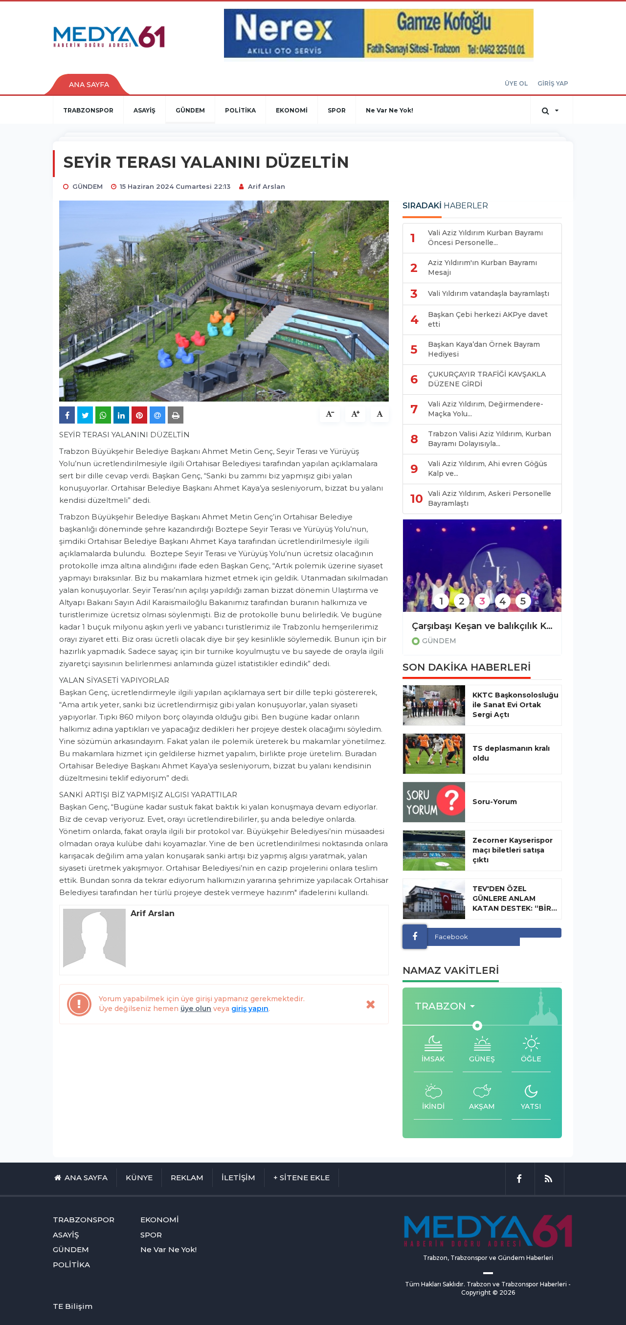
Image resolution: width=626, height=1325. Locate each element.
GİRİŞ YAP (552, 83)
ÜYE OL (516, 83)
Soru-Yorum (494, 801)
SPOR (337, 110)
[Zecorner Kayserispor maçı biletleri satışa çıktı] (434, 851)
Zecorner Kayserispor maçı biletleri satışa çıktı (512, 850)
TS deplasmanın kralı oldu (511, 753)
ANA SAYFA (89, 84)
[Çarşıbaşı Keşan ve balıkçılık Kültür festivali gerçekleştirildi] (482, 572)
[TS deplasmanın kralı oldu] (434, 754)
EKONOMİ (292, 110)
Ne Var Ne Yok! (389, 110)
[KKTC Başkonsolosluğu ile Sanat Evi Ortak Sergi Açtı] (434, 705)
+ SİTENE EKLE (301, 1177)
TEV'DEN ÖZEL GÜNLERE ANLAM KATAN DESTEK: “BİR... (514, 898)
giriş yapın (249, 1008)
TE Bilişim (72, 1306)
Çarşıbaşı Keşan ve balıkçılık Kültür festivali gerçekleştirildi (482, 626)
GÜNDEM (190, 110)
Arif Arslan (266, 186)
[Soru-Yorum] (434, 802)
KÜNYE (139, 1177)
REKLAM (187, 1177)
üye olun (195, 1008)
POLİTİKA (240, 110)
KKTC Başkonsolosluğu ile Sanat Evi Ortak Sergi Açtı (515, 705)
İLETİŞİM (238, 1177)
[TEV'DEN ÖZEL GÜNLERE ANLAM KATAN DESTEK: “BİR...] (434, 899)
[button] (448, 1006)
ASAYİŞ (145, 110)
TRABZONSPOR (88, 110)
